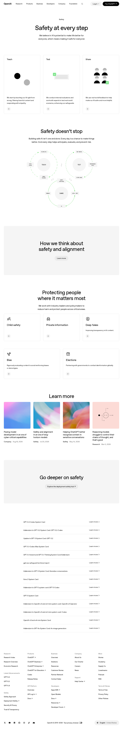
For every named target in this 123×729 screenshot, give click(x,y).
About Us (78, 657)
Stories (100, 657)
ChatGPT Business (35, 662)
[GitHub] (19, 723)
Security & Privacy (10, 705)
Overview (31, 690)
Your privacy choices (71, 723)
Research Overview (11, 662)
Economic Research (11, 666)
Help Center (80, 682)
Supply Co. (102, 666)
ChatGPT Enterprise (35, 666)
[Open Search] (82, 3)
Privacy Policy (103, 694)
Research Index (9, 657)
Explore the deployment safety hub (62, 487)
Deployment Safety (11, 701)
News (77, 670)
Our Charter (79, 662)
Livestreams (102, 670)
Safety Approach (10, 697)
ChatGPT (32, 658)
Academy (101, 662)
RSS (99, 679)
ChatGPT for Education (36, 670)
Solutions (54, 662)
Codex (30, 675)
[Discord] (34, 723)
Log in (95, 4)
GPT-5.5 (7, 681)
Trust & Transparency (11, 709)
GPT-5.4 (7, 686)
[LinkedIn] (14, 723)
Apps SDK (55, 690)
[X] (5, 723)
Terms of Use (103, 690)
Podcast (101, 675)
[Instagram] (24, 723)
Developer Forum (58, 707)
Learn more (61, 258)
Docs (30, 699)
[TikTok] (29, 723)
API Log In (32, 694)
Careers (77, 666)
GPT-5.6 (7, 677)
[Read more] (22, 84)
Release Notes (33, 679)
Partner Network (57, 675)
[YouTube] (10, 723)
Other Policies (103, 698)
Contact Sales (56, 679)
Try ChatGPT (112, 4)
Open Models (56, 694)
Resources (54, 666)
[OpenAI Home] (7, 4)
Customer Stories (57, 670)
